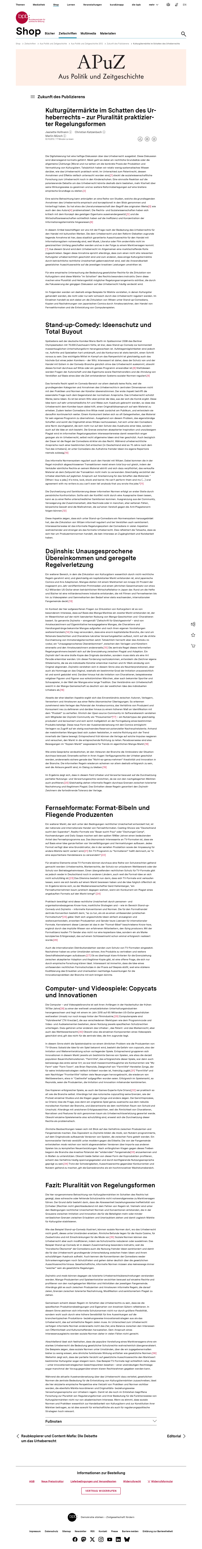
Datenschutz (51, 1531)
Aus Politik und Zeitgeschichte (53, 44)
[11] (142, 483)
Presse (114, 1531)
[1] (111, 175)
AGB (31, 1481)
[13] (71, 601)
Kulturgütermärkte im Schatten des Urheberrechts (156, 44)
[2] (84, 190)
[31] (133, 1070)
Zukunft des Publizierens (118, 44)
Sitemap (66, 1531)
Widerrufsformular (162, 1481)
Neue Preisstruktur (52, 1481)
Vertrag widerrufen (101, 1490)
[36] (154, 1353)
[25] (64, 916)
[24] (98, 893)
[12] (65, 510)
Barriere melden (130, 1531)
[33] (132, 1152)
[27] (88, 955)
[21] (86, 850)
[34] (65, 1163)
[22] (103, 854)
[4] (70, 210)
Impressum (35, 1531)
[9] (148, 375)
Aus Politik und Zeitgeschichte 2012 (87, 44)
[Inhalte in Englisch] (184, 5)
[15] (106, 647)
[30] (80, 1031)
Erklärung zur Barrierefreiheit (158, 1531)
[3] (149, 206)
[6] (91, 222)
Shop (18, 44)
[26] (55, 939)
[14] (68, 632)
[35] (112, 1237)
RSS (92, 1531)
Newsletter (80, 1531)
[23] (71, 878)
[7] (46, 249)
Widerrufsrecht (132, 1481)
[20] (66, 782)
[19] (105, 767)
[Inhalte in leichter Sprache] (168, 5)
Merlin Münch (55, 136)
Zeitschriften (30, 44)
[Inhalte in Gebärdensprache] (176, 5)
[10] (66, 452)
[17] (114, 716)
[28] (62, 1008)
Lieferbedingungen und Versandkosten (93, 1481)
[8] (134, 368)
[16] (62, 689)
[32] (133, 1090)
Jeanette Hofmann (58, 132)
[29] (116, 1016)
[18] (147, 744)
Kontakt (103, 1531)
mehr (153, 4)
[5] (128, 214)
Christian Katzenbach (90, 132)
